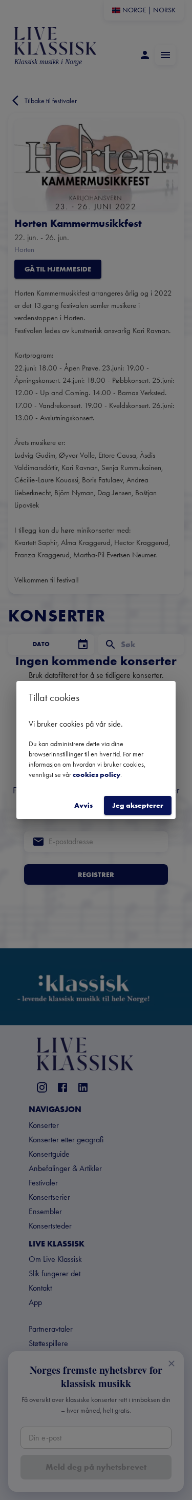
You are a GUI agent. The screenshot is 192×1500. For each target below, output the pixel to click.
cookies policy (96, 774)
